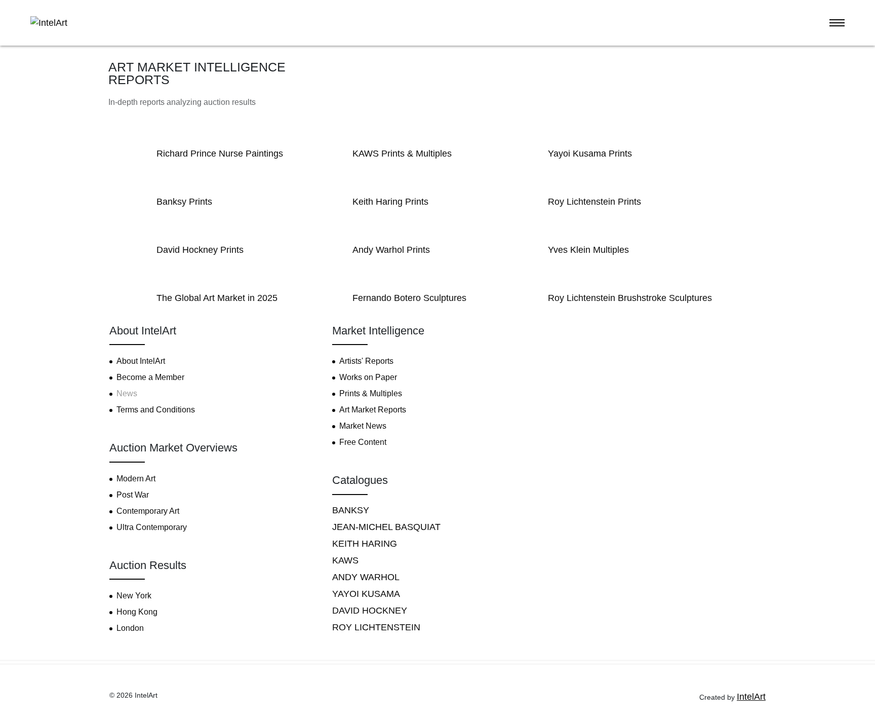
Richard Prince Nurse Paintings (219, 153)
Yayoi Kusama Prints (590, 153)
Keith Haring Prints (390, 202)
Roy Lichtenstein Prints (594, 202)
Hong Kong (136, 612)
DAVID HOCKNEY (369, 611)
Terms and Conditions (155, 409)
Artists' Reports (366, 361)
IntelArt (751, 697)
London (130, 628)
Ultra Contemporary (151, 527)
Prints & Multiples (370, 393)
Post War (132, 494)
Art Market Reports (372, 409)
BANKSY (350, 510)
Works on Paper (368, 377)
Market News (362, 426)
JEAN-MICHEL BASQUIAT (386, 527)
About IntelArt (140, 361)
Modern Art (135, 478)
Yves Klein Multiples (588, 250)
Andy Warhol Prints (391, 250)
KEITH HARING (364, 544)
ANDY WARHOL (366, 577)
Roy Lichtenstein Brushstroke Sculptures (630, 298)
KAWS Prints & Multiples (402, 153)
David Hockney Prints (200, 250)
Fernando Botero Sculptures (409, 298)
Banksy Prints (184, 202)
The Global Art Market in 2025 (216, 298)
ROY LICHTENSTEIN (376, 627)
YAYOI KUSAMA (366, 594)
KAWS (345, 560)
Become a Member (150, 377)
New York (133, 595)
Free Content (362, 442)
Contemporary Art (147, 511)
